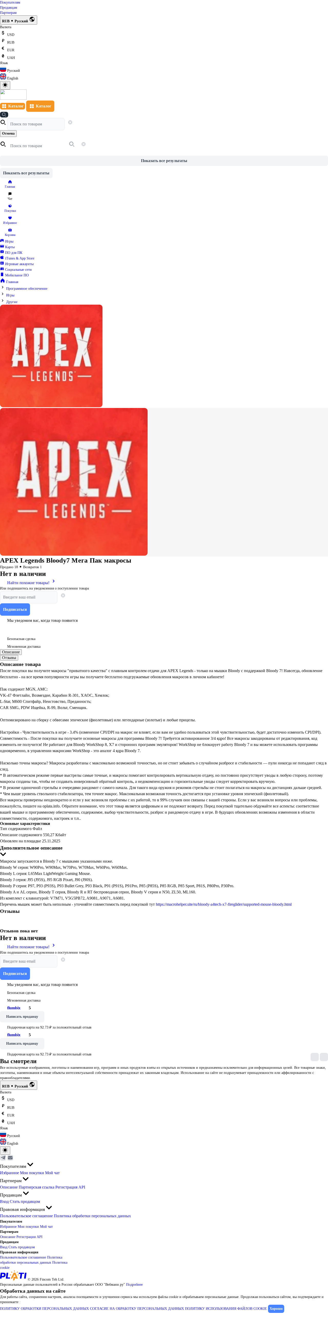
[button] (3, 124)
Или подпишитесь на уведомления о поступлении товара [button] (44, 588)
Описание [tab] (11, 652)
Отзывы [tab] (9, 657)
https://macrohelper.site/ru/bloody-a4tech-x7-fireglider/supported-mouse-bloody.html (224, 904)
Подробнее (134, 1284)
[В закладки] (5, 628)
